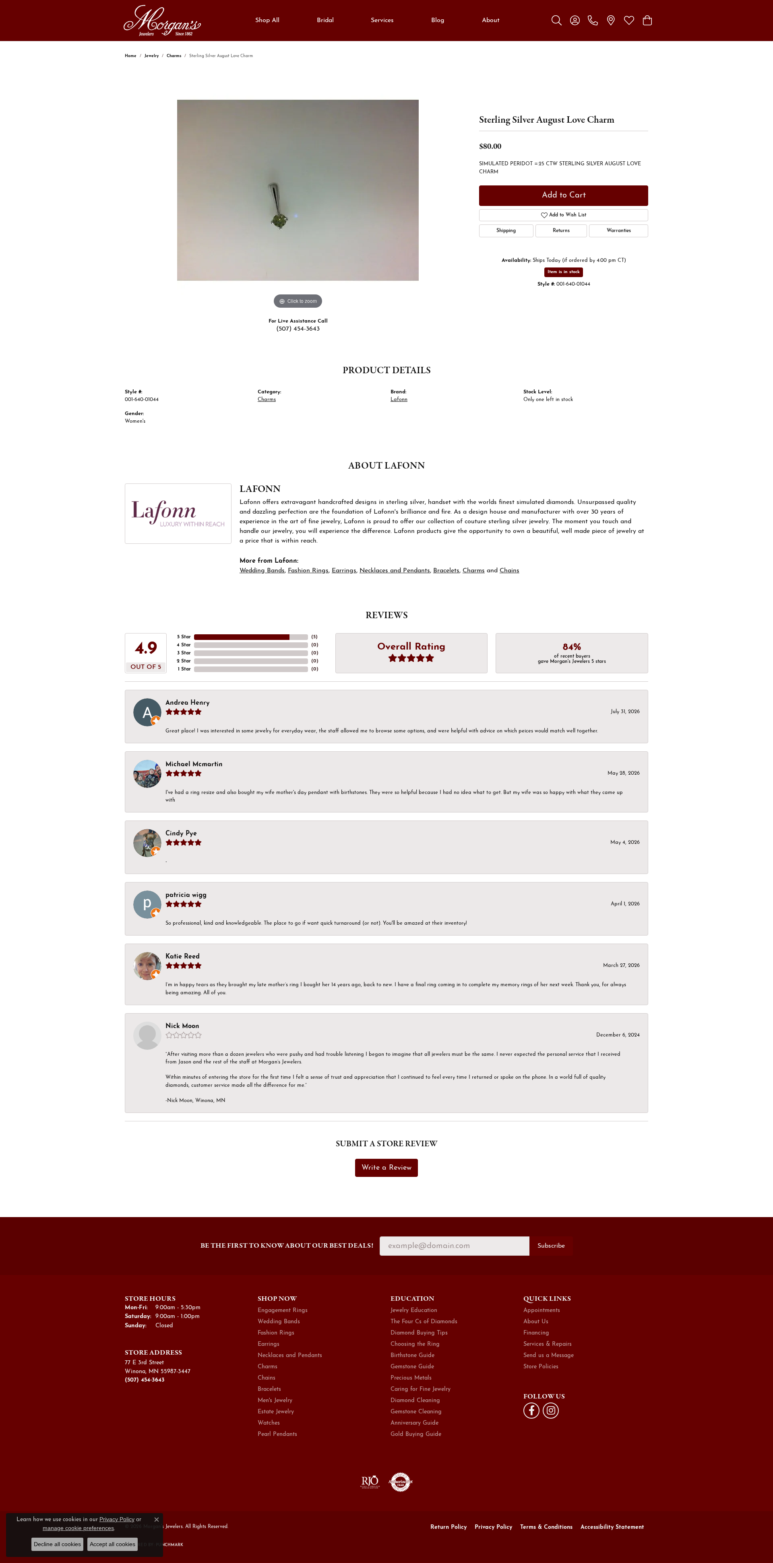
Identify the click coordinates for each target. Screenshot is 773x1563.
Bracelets (446, 571)
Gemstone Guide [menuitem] (412, 1367)
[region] (298, 190)
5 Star (184, 637)
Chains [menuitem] (266, 1378)
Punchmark (169, 1545)
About (491, 20)
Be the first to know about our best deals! (286, 1245)
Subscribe (551, 1246)
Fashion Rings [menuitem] (276, 1333)
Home (130, 56)
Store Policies (540, 1367)
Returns (561, 230)
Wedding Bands (262, 571)
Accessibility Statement (612, 1527)
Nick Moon (182, 1026)
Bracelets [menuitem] (269, 1389)
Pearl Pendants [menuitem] (277, 1434)
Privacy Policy (493, 1527)
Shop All (267, 20)
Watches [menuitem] (269, 1423)
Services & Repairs (547, 1344)
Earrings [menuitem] (268, 1344)
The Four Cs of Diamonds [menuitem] (424, 1322)
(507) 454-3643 (298, 329)
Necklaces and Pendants (395, 571)
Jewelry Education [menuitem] (414, 1311)
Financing (536, 1333)
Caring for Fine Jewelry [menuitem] (421, 1389)
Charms (174, 56)
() (314, 637)
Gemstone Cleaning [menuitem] (416, 1412)
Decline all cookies (57, 1544)
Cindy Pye (181, 834)
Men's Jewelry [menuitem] (275, 1401)
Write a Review (386, 1168)
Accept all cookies (112, 1544)
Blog (437, 20)
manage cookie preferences (78, 1528)
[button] (557, 20)
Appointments (541, 1311)
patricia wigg (186, 895)
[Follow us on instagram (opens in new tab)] (551, 1411)
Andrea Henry (187, 703)
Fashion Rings (308, 571)
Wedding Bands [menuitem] (279, 1322)
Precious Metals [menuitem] (411, 1378)
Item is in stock (564, 272)
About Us (535, 1322)
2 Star (184, 661)
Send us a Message (548, 1356)
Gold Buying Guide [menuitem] (416, 1434)
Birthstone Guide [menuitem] (412, 1356)
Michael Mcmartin (194, 764)
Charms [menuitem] (267, 1367)
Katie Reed (182, 957)
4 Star (184, 645)
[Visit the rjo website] (370, 1482)
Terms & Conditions (546, 1527)
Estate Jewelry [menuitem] (276, 1412)
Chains (509, 571)
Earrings (344, 571)
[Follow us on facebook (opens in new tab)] (531, 1411)
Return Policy (448, 1527)
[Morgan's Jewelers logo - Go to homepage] (162, 20)
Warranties (619, 230)
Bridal (325, 20)
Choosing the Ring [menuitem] (415, 1344)
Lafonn (399, 399)
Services (382, 20)
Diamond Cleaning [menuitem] (415, 1401)
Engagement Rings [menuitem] (283, 1311)
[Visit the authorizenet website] (400, 1482)
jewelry (152, 56)
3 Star (184, 653)
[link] (593, 20)
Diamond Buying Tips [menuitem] (419, 1333)
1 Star (184, 669)
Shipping (506, 230)
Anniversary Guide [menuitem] (414, 1423)
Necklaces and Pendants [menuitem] (290, 1356)
